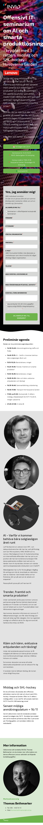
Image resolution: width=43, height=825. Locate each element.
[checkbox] (21, 212)
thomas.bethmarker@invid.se (21, 810)
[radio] (21, 211)
